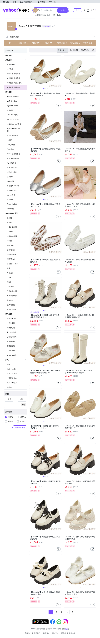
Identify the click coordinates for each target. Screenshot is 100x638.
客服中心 (28, 633)
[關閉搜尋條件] (39, 10)
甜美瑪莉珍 (62, 42)
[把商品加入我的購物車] (58, 105)
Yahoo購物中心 (16, 10)
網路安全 (55, 633)
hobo (59, 15)
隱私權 (63, 633)
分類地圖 (72, 633)
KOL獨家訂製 (75, 42)
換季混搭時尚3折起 (42, 15)
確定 (23, 404)
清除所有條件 (20, 427)
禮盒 (53, 15)
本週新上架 (14, 36)
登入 (77, 10)
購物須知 (46, 633)
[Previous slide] (31, 72)
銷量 (93, 50)
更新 (66, 629)
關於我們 (37, 633)
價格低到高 (74, 50)
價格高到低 (85, 50)
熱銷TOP (49, 42)
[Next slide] (60, 72)
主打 (10, 42)
